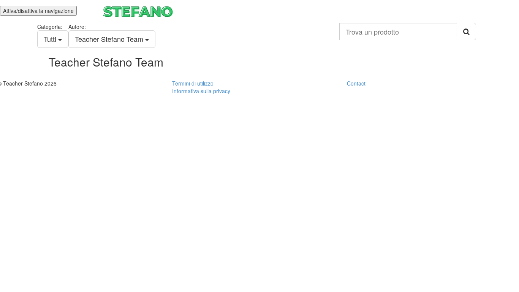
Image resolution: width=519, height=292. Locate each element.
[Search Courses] (466, 31)
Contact (356, 83)
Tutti (51, 39)
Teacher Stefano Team (110, 39)
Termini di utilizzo (193, 83)
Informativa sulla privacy (201, 91)
